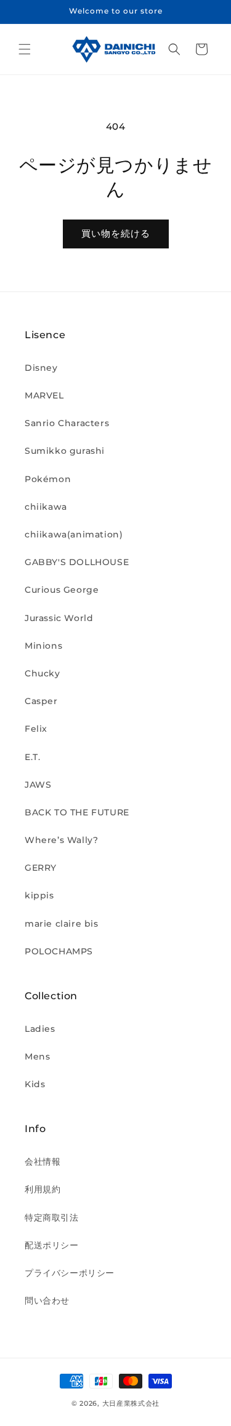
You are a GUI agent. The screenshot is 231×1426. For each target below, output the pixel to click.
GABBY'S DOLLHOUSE (77, 562)
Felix (36, 728)
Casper (41, 701)
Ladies (40, 1028)
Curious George (62, 589)
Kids (35, 1084)
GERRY (41, 867)
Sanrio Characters (67, 423)
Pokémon (48, 479)
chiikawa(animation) (74, 534)
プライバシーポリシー (70, 1272)
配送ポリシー (52, 1245)
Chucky (42, 673)
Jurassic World (59, 618)
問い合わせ (47, 1300)
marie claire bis (62, 923)
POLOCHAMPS (59, 951)
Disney (41, 367)
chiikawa (46, 506)
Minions (43, 645)
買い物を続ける (115, 233)
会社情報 (42, 1161)
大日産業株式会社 (131, 1403)
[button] (24, 49)
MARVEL (44, 395)
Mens (37, 1056)
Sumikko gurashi (65, 450)
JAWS (38, 784)
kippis (39, 895)
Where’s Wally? (61, 840)
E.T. (32, 757)
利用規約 (42, 1189)
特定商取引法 (52, 1217)
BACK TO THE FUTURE (77, 812)
